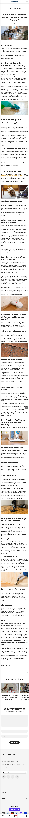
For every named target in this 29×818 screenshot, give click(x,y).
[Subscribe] (25, 772)
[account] (26, 816)
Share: (2, 665)
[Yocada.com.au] (14, 1)
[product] (3, 816)
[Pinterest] (9, 665)
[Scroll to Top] (26, 810)
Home (9, 8)
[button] (26, 1)
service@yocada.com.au (11, 761)
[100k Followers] (12, 777)
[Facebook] (6, 665)
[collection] (9, 816)
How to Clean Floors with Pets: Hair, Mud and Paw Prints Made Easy (9, 697)
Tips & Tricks (17, 8)
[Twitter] (12, 665)
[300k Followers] (8, 777)
